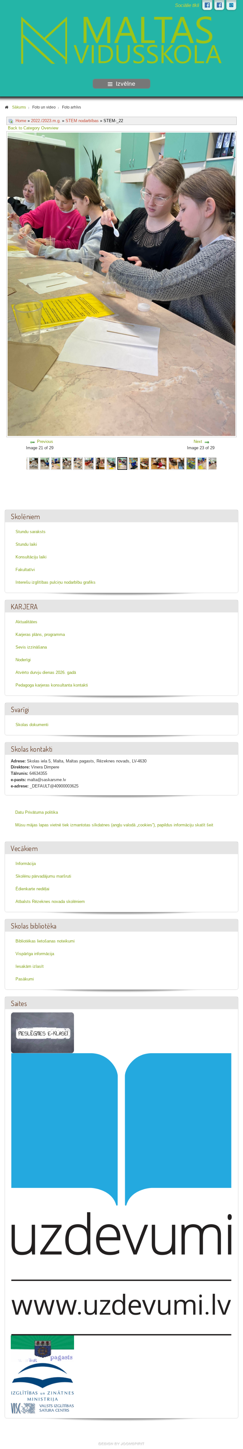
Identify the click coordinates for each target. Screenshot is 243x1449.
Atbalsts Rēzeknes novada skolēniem (50, 901)
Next (198, 441)
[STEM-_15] (45, 463)
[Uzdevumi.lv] (121, 1194)
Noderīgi (23, 659)
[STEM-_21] (111, 463)
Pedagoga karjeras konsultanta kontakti (52, 685)
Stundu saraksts (31, 531)
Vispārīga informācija (35, 953)
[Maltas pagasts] (42, 1348)
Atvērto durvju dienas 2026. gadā (46, 672)
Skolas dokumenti (32, 724)
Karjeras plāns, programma (40, 634)
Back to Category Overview (33, 128)
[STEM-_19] (89, 463)
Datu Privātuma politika (36, 812)
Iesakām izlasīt (30, 966)
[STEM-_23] (133, 463)
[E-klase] (42, 1032)
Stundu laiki (26, 544)
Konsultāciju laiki (31, 557)
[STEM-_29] (213, 463)
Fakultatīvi (25, 569)
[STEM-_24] (144, 463)
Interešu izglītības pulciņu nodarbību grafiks (56, 582)
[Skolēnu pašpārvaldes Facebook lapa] (219, 5)
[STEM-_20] (100, 463)
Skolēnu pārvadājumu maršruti (43, 876)
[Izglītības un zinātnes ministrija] (42, 1381)
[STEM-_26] (176, 463)
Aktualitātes (26, 621)
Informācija (26, 863)
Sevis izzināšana (31, 647)
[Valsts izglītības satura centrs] (42, 1408)
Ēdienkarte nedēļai (32, 888)
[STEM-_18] (78, 463)
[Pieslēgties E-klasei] (231, 5)
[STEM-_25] (159, 463)
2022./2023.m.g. (46, 120)
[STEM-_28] (202, 463)
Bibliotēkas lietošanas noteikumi (45, 941)
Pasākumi (25, 979)
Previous (45, 441)
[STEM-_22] (122, 463)
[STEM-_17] (67, 463)
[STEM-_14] (34, 463)
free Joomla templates (121, 1444)
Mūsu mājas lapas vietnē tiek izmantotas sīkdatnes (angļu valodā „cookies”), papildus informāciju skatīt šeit (114, 825)
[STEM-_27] (191, 463)
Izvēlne (125, 83)
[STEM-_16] (56, 463)
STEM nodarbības (82, 120)
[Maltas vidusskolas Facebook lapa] (207, 5)
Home (21, 120)
